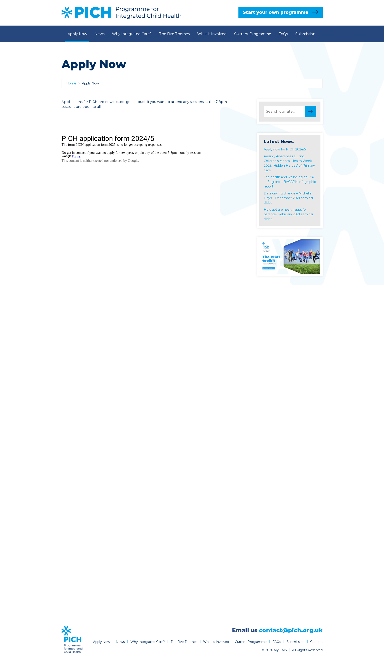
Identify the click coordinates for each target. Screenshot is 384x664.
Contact (193, 50)
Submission (305, 34)
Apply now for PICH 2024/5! (285, 149)
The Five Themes (174, 34)
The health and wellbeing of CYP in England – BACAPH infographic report (290, 181)
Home (71, 83)
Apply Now (77, 34)
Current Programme (252, 34)
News (99, 34)
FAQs (283, 34)
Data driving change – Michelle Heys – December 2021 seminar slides (288, 198)
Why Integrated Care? (132, 34)
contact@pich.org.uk (291, 630)
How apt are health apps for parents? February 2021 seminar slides (288, 214)
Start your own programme (275, 12)
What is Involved (212, 34)
